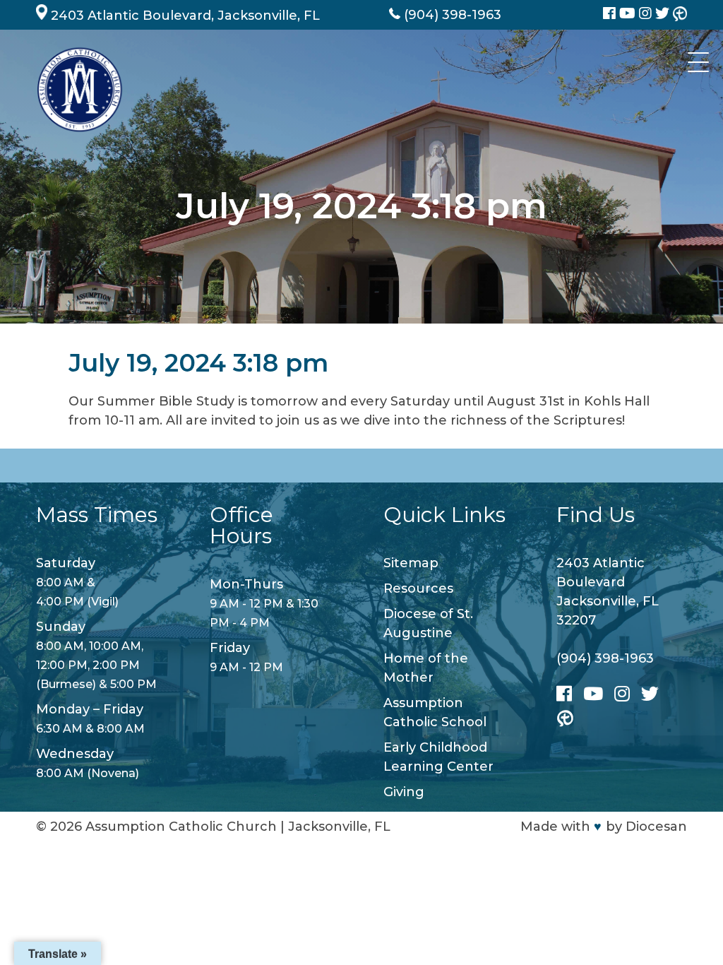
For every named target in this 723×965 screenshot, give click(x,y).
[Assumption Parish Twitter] (664, 14)
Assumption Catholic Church (181, 826)
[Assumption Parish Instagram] (647, 14)
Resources (418, 588)
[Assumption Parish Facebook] (611, 14)
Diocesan (656, 826)
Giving (403, 792)
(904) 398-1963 (605, 658)
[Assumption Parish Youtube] (629, 14)
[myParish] (680, 15)
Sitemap (410, 563)
